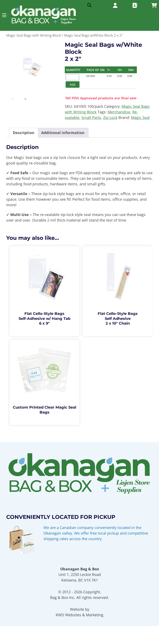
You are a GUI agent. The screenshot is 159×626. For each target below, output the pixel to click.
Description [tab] (23, 132)
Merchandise (119, 111)
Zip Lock (110, 117)
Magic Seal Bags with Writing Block (33, 35)
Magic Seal (140, 117)
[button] (4, 15)
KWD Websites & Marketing (79, 614)
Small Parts (91, 117)
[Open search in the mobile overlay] (89, 4)
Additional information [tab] (62, 132)
